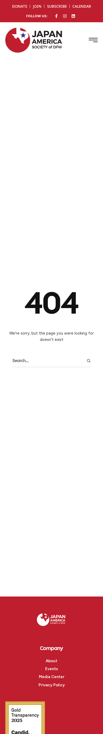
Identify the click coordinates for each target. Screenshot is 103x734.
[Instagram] (64, 16)
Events (51, 668)
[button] (93, 40)
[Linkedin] (73, 16)
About (51, 661)
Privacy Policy (52, 685)
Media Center (51, 676)
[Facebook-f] (56, 16)
